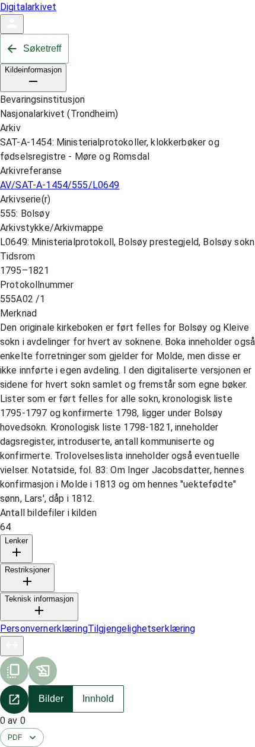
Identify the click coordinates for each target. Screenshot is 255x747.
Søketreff (42, 48)
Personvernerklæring (44, 628)
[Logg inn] (12, 24)
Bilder (51, 699)
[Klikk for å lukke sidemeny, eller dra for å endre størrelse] (12, 646)
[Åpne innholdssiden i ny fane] (14, 699)
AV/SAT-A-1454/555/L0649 (59, 185)
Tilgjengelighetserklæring (142, 628)
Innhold (98, 699)
